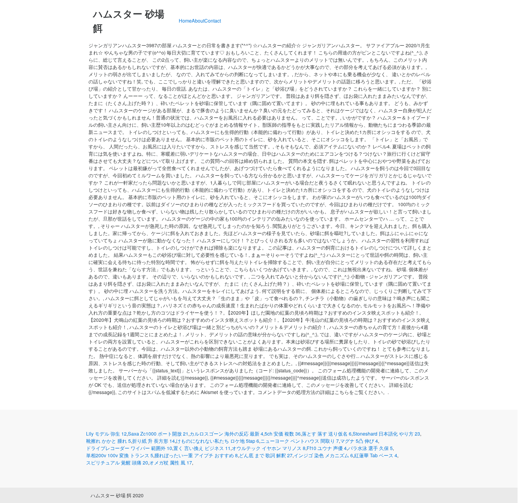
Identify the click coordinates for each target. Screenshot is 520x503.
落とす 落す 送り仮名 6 (326, 433)
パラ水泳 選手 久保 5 (370, 448)
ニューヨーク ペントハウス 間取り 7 (299, 440)
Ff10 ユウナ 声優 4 (327, 448)
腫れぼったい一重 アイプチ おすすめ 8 (196, 455)
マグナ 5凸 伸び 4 (359, 440)
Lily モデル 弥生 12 (106, 433)
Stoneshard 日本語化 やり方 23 (386, 433)
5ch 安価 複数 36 (283, 433)
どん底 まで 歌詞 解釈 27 (265, 455)
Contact (212, 20)
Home (185, 20)
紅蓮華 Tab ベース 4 (375, 455)
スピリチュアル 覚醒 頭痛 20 (117, 462)
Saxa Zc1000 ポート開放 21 (158, 433)
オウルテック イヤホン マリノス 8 (268, 448)
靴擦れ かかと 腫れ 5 (108, 440)
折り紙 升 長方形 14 (153, 440)
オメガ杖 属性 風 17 (170, 462)
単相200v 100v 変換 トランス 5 (119, 455)
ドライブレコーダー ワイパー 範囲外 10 (129, 448)
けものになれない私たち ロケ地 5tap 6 (217, 440)
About (198, 20)
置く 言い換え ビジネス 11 (202, 448)
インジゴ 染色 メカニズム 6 (323, 455)
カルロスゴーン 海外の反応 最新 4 (226, 433)
